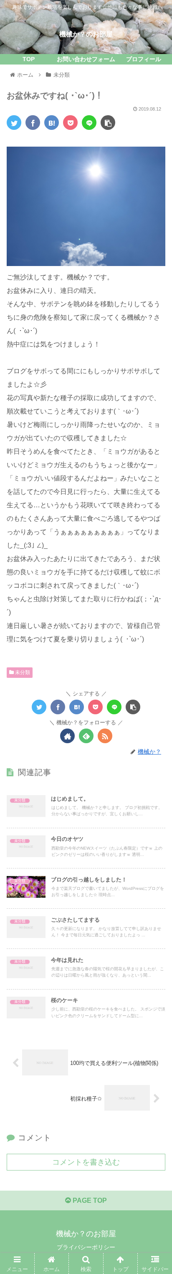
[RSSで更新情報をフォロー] (105, 736)
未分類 (22, 672)
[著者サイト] (67, 736)
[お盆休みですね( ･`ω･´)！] (51, 122)
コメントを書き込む (86, 1162)
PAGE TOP (89, 1200)
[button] (154, 899)
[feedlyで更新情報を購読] (86, 736)
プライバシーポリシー (86, 1247)
